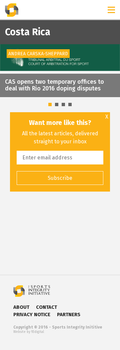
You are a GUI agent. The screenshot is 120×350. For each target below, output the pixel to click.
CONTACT (46, 307)
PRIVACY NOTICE (31, 314)
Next (111, 58)
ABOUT (21, 307)
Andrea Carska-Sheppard (38, 54)
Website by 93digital (28, 332)
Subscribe (60, 178)
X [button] (106, 117)
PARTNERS (68, 314)
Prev (8, 58)
